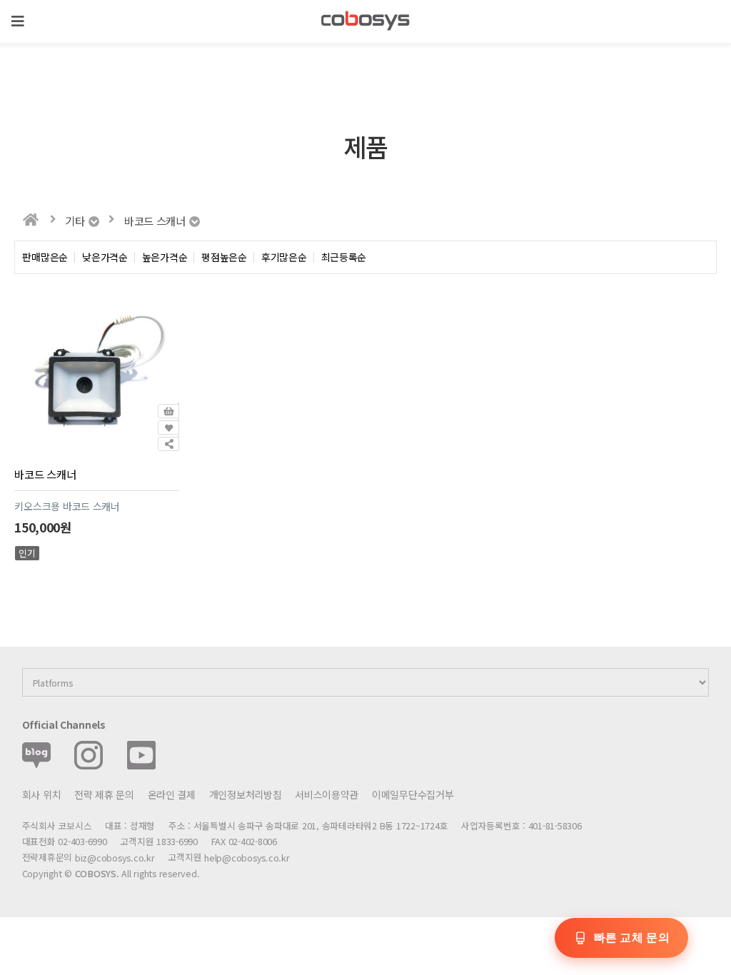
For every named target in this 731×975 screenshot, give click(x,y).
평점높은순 (224, 257)
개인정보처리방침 (245, 794)
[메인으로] (30, 220)
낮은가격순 (105, 257)
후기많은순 (284, 257)
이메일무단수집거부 (412, 794)
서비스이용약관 (326, 794)
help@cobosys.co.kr (246, 858)
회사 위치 (41, 794)
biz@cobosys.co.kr (115, 858)
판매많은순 (45, 257)
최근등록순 (344, 257)
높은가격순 (165, 257)
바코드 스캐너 (45, 474)
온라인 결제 (172, 794)
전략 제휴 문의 (104, 794)
